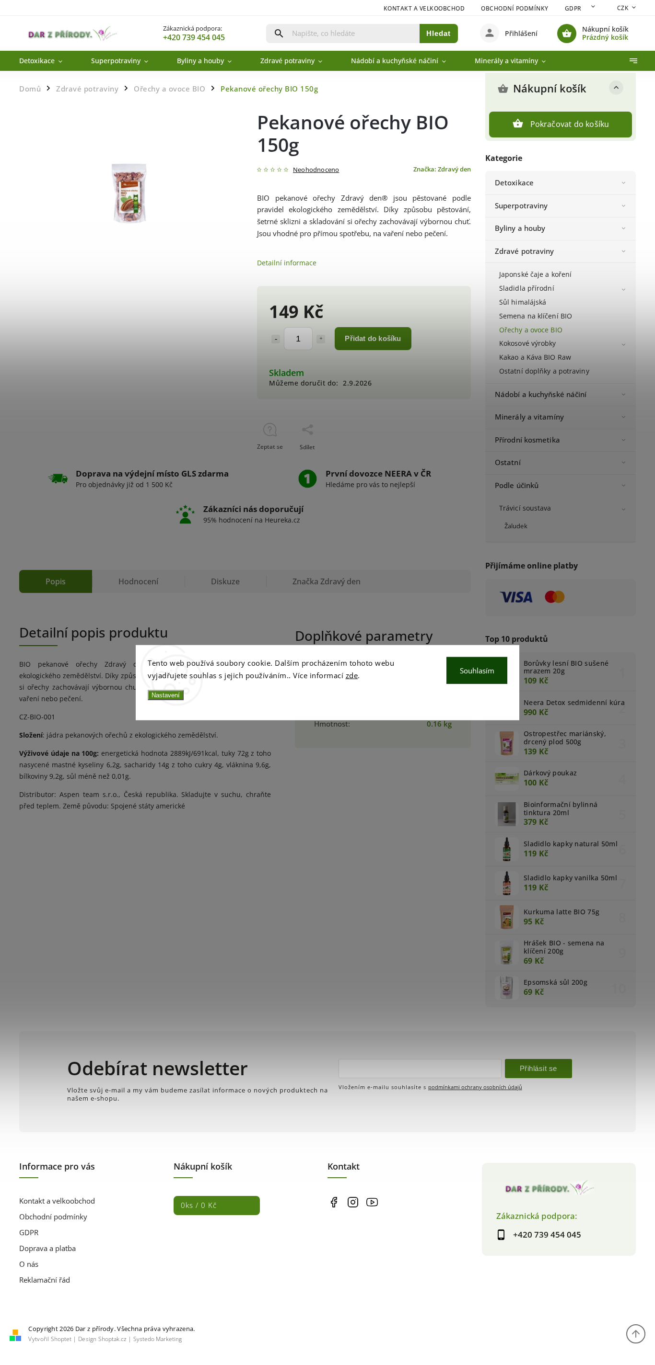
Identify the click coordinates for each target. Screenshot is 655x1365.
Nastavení (166, 695)
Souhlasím (477, 670)
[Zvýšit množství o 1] (320, 339)
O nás (28, 1264)
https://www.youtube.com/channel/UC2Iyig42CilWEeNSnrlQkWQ (372, 1202)
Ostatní (508, 462)
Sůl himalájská (522, 302)
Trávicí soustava (525, 507)
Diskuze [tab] (225, 581)
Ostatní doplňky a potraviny (544, 370)
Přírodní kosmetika (527, 440)
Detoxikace (514, 183)
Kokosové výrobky (527, 343)
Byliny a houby (520, 228)
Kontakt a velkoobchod (424, 8)
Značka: (442, 169)
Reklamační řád (44, 1280)
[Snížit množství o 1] (275, 339)
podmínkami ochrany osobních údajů (475, 1087)
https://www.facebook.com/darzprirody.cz (333, 1202)
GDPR (573, 8)
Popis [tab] (56, 581)
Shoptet (61, 1339)
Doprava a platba (47, 1248)
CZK (623, 8)
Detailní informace (286, 262)
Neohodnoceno (316, 170)
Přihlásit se (538, 1068)
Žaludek (515, 526)
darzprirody (353, 1202)
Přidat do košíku (373, 338)
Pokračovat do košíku (569, 124)
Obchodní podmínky (515, 8)
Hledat (438, 33)
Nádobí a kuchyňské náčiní (541, 394)
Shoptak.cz (112, 1339)
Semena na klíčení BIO (535, 315)
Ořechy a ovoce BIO (530, 329)
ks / (199, 1205)
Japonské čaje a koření (535, 274)
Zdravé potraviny (524, 251)
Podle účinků (516, 485)
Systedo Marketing (157, 1339)
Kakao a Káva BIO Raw (535, 357)
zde (352, 675)
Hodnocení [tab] (138, 581)
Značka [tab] (326, 581)
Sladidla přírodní (526, 288)
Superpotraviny (521, 206)
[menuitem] (48, 61)
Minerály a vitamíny (529, 417)
